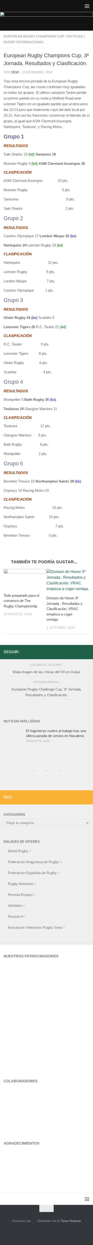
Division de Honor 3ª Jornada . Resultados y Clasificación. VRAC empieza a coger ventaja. (64, 608)
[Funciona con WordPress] (33, 1220)
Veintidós (15, 906)
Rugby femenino (20, 884)
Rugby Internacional (24, 42)
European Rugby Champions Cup (34, 36)
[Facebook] (86, 652)
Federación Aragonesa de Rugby (33, 862)
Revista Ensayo (20, 895)
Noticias (75, 36)
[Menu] (87, 6)
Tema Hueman (71, 1221)
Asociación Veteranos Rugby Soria (35, 927)
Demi (15, 72)
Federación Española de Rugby (32, 873)
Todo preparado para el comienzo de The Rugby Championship (21, 600)
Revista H (15, 916)
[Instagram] (79, 652)
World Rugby (18, 851)
